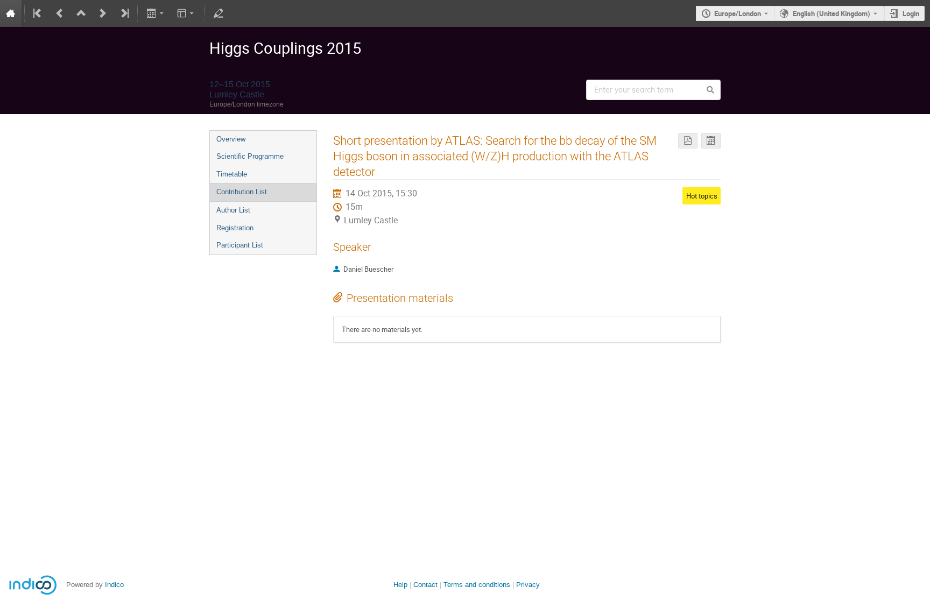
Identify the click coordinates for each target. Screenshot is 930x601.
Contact (425, 584)
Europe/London (737, 13)
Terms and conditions (476, 584)
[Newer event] (103, 13)
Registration (234, 228)
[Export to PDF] (688, 141)
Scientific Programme (250, 156)
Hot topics (701, 196)
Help (400, 584)
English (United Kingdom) (831, 13)
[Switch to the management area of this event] (218, 13)
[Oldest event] (38, 13)
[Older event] (60, 13)
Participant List (239, 245)
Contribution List (241, 192)
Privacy (528, 584)
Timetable (231, 174)
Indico (114, 584)
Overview (230, 139)
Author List (233, 210)
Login (911, 13)
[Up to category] (81, 13)
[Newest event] (124, 13)
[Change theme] (186, 13)
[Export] (155, 13)
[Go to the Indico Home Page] (11, 13)
